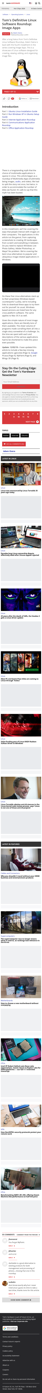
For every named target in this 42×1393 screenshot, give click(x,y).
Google (34, 353)
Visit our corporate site (19, 1321)
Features (6, 34)
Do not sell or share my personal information (19, 1379)
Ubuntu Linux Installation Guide (23, 111)
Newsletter (35, 98)
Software (5, 14)
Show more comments (20, 1300)
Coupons (6, 1370)
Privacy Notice (30, 395)
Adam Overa (17, 33)
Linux (28, 14)
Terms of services (28, 393)
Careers (5, 1374)
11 (23, 417)
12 (28, 417)
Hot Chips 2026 (19, 8)
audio (18, 181)
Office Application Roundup (21, 128)
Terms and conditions (10, 1337)
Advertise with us (9, 1360)
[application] (21, 276)
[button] (39, 3)
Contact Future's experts (11, 1341)
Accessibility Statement (11, 1356)
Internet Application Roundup (22, 119)
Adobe (6, 435)
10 (19, 417)
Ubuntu (25, 435)
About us (6, 1365)
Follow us (24, 98)
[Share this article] (4, 98)
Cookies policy (8, 1351)
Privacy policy (7, 1346)
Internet (15, 435)
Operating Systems (17, 14)
